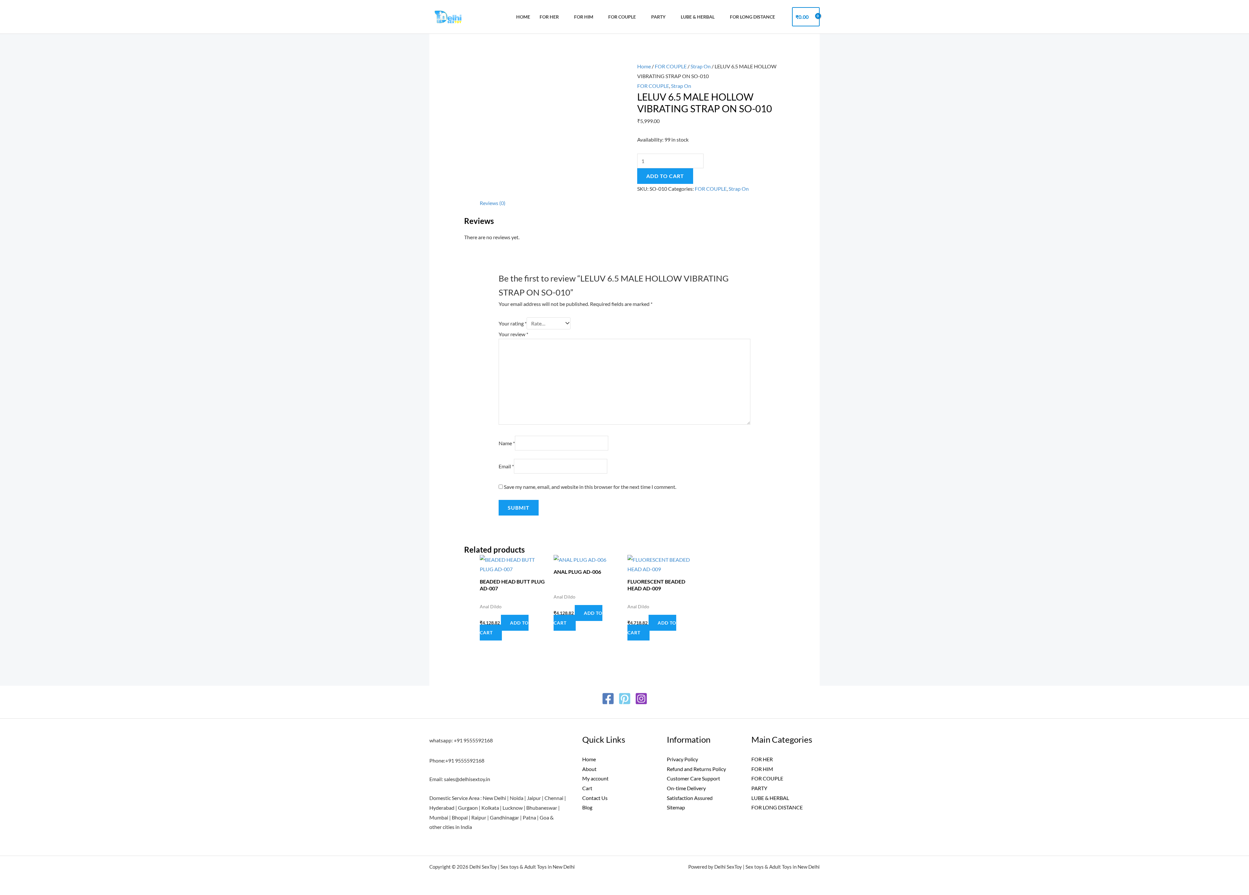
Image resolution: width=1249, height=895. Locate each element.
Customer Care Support (693, 778)
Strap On (701, 66)
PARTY (658, 17)
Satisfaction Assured (690, 798)
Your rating (513, 323)
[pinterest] (624, 698)
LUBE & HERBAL (698, 17)
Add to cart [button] (504, 627)
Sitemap (676, 807)
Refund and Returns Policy (696, 769)
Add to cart (665, 176)
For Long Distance (752, 17)
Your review (513, 334)
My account (595, 778)
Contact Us (595, 798)
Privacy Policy (682, 759)
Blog (587, 807)
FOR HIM (583, 17)
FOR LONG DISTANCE (777, 807)
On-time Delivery (686, 788)
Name (507, 443)
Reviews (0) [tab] (492, 203)
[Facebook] (608, 698)
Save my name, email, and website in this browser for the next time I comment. (590, 487)
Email (506, 466)
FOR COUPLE (622, 17)
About (589, 769)
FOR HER (549, 17)
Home (523, 17)
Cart (587, 788)
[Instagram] (641, 698)
